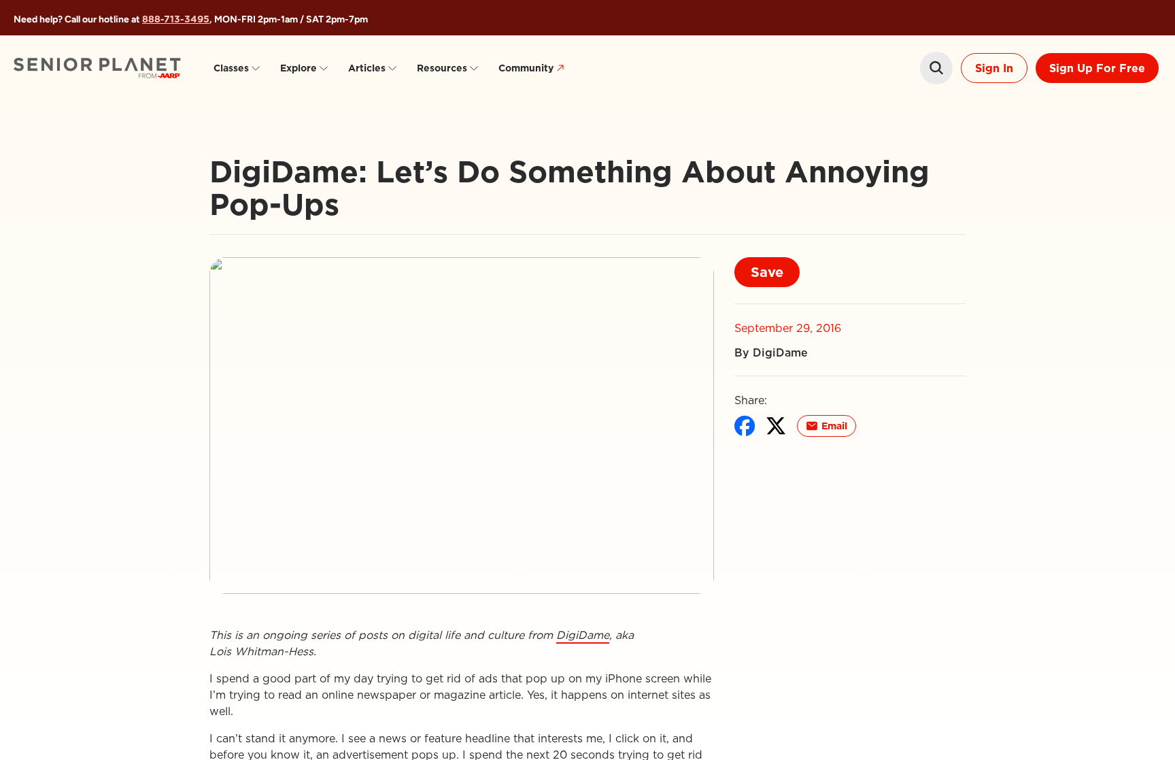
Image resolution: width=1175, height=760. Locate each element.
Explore (298, 68)
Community (526, 68)
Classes (231, 68)
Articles (367, 68)
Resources (442, 68)
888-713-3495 (175, 19)
